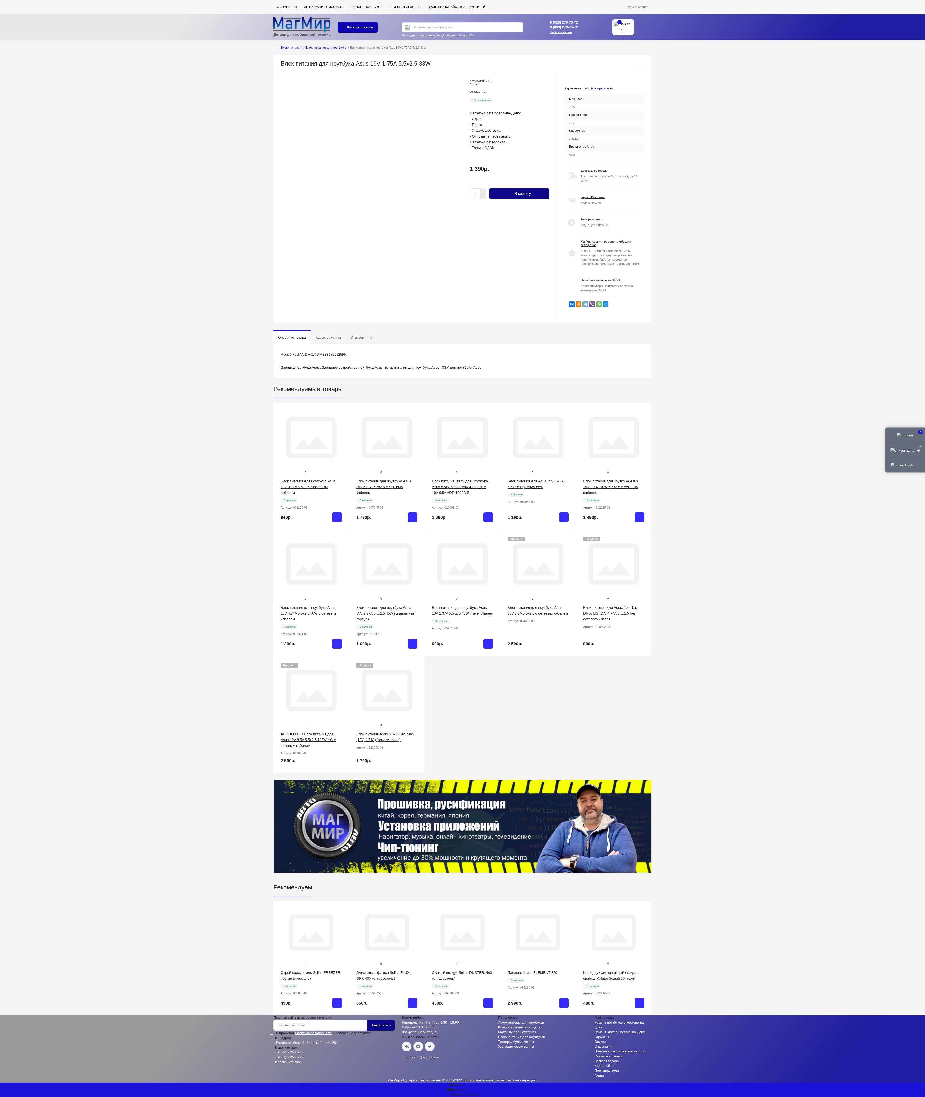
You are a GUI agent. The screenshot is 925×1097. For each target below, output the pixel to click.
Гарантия (602, 1037)
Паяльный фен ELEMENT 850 (532, 973)
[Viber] (592, 304)
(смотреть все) (602, 88)
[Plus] (483, 191)
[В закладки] (638, 64)
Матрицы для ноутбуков (517, 1032)
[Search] (407, 27)
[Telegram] (585, 304)
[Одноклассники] (578, 304)
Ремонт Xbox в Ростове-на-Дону (620, 1032)
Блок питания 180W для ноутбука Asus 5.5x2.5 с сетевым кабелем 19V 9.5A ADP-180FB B (460, 487)
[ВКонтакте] (572, 304)
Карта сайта (604, 1066)
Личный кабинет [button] (637, 7)
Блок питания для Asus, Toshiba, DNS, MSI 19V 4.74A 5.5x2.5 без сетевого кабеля (610, 613)
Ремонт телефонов (405, 7)
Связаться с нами (608, 1056)
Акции (599, 1075)
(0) (484, 91)
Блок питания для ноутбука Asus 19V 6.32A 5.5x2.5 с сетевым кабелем (383, 487)
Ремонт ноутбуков (367, 7)
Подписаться (380, 1025)
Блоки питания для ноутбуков (325, 47)
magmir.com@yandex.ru (420, 1057)
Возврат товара (607, 1061)
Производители (607, 1070)
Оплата (600, 1042)
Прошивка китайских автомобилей (456, 7)
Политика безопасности (313, 1033)
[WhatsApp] (599, 304)
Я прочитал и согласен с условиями (323, 1033)
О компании (287, 7)
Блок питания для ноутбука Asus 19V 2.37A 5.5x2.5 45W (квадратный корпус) (385, 613)
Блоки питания (291, 47)
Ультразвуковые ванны (516, 1046)
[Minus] (483, 196)
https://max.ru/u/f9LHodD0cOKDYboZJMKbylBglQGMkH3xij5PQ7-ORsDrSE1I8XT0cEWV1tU (430, 1046)
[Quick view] (341, 410)
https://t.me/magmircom (418, 1046)
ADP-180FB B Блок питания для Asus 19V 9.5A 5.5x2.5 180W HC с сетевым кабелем (308, 740)
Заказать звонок (561, 32)
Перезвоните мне (287, 1062)
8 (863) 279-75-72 (564, 27)
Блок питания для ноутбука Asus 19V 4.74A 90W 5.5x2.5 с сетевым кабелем (610, 487)
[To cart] (337, 517)
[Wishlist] (341, 419)
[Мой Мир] (605, 304)
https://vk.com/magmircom (406, 1046)
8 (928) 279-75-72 (564, 22)
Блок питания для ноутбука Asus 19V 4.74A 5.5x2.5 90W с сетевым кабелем (308, 613)
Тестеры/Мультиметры (516, 1042)
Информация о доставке (324, 7)
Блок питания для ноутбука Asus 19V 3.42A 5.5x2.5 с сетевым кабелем (308, 487)
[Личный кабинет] (905, 464)
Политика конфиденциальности (620, 1051)
